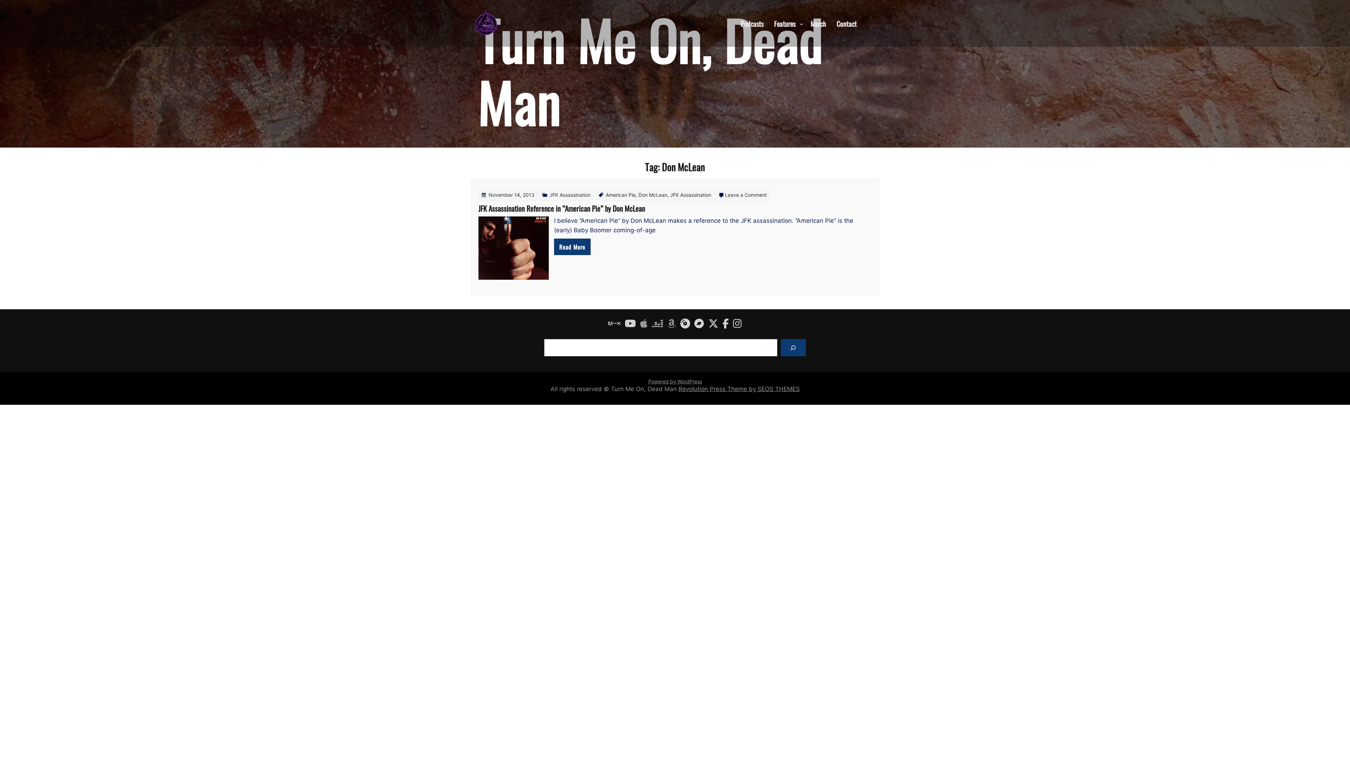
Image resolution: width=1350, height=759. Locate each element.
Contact (847, 23)
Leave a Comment (746, 195)
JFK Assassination (570, 195)
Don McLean (652, 195)
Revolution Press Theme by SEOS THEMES (739, 389)
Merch (818, 23)
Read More (572, 246)
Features (785, 23)
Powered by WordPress (675, 381)
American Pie (621, 195)
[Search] (793, 347)
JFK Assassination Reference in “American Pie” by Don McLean (561, 208)
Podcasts (752, 23)
